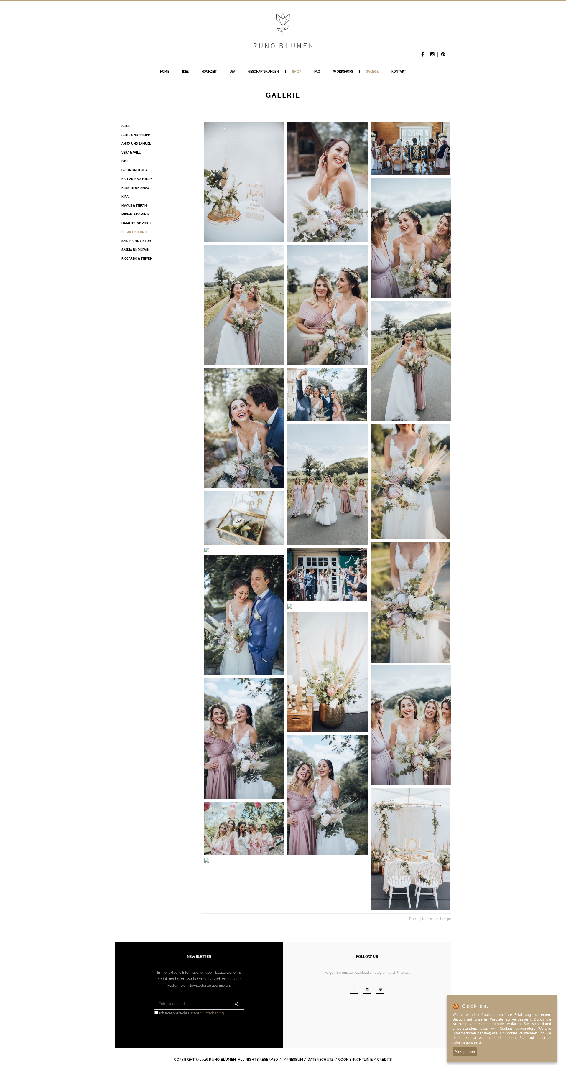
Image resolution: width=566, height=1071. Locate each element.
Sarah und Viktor (136, 241)
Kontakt (398, 71)
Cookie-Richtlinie (355, 1059)
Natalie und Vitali (136, 223)
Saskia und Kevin (135, 249)
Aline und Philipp (135, 134)
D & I (124, 161)
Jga (232, 71)
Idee (185, 71)
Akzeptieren (465, 1051)
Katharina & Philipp (137, 179)
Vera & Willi (131, 152)
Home (164, 71)
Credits (384, 1059)
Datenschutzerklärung (206, 1013)
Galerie (372, 71)
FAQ (317, 71)
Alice (125, 126)
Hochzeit (209, 71)
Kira (125, 196)
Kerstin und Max (135, 188)
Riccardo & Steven (136, 258)
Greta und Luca (134, 170)
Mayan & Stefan (134, 205)
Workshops (343, 71)
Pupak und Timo (134, 232)
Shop (296, 72)
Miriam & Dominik (135, 214)
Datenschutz (320, 1059)
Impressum (292, 1059)
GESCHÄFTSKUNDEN (263, 71)
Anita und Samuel (136, 143)
